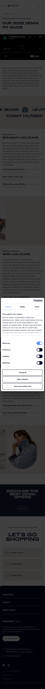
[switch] (40, 349)
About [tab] (37, 307)
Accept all (22, 372)
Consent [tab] (8, 307)
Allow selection (22, 379)
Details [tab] (22, 307)
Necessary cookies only (22, 386)
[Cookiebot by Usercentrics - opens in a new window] (33, 300)
